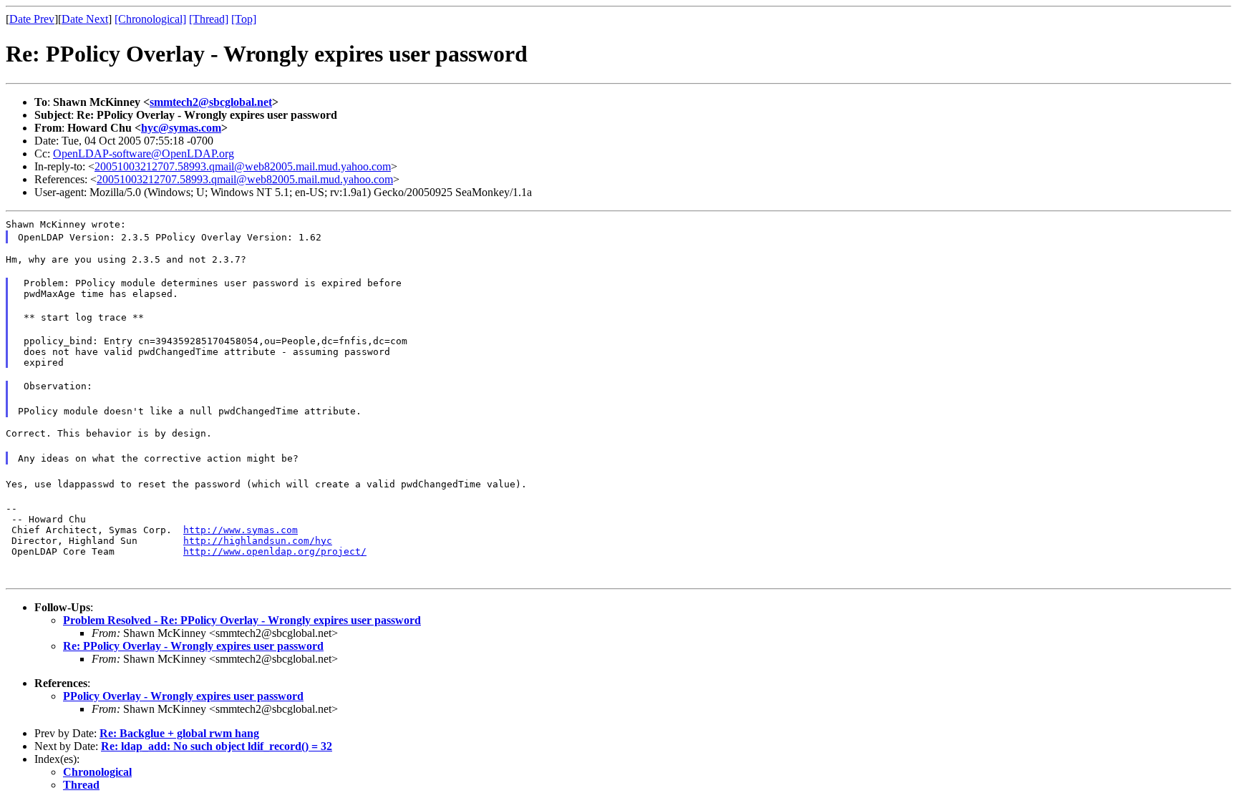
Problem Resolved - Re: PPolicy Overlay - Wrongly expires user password (242, 620)
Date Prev (31, 19)
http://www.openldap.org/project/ (275, 551)
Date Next (85, 19)
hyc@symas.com (181, 128)
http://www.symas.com (240, 530)
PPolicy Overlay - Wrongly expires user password (183, 696)
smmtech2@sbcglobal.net (211, 102)
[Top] (243, 19)
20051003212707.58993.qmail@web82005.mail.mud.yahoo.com (242, 166)
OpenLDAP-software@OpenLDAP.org (143, 153)
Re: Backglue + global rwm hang (179, 733)
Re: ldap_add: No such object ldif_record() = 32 (216, 746)
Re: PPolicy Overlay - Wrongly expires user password (193, 646)
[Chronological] (150, 19)
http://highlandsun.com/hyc (257, 540)
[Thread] (208, 19)
